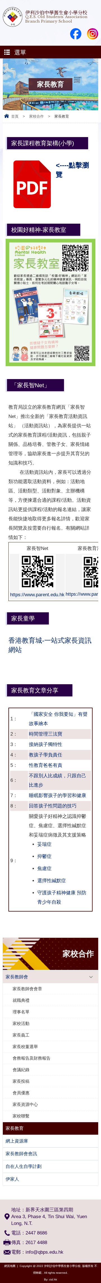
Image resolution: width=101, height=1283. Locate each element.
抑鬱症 (44, 856)
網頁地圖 (9, 1265)
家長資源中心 (25, 1104)
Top (99, 1270)
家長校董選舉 (25, 1046)
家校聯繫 (21, 1115)
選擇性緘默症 (51, 880)
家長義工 (21, 1035)
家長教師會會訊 (21, 1153)
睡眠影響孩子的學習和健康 (57, 795)
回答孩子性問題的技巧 (53, 806)
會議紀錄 (21, 1069)
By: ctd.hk (50, 1279)
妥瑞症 (44, 844)
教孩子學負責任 (45, 755)
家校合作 (36, 116)
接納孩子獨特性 (45, 744)
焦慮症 (44, 868)
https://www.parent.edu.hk (37, 594)
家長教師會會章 (27, 988)
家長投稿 (21, 1081)
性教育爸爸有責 (45, 765)
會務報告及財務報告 (31, 1058)
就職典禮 (21, 1000)
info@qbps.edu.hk (44, 1252)
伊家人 (12, 1179)
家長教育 (15, 1128)
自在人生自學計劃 (24, 1166)
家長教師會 (17, 976)
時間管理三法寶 (45, 734)
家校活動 (21, 1023)
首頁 (15, 116)
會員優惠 (21, 1092)
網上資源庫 (17, 1141)
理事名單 (21, 1011)
